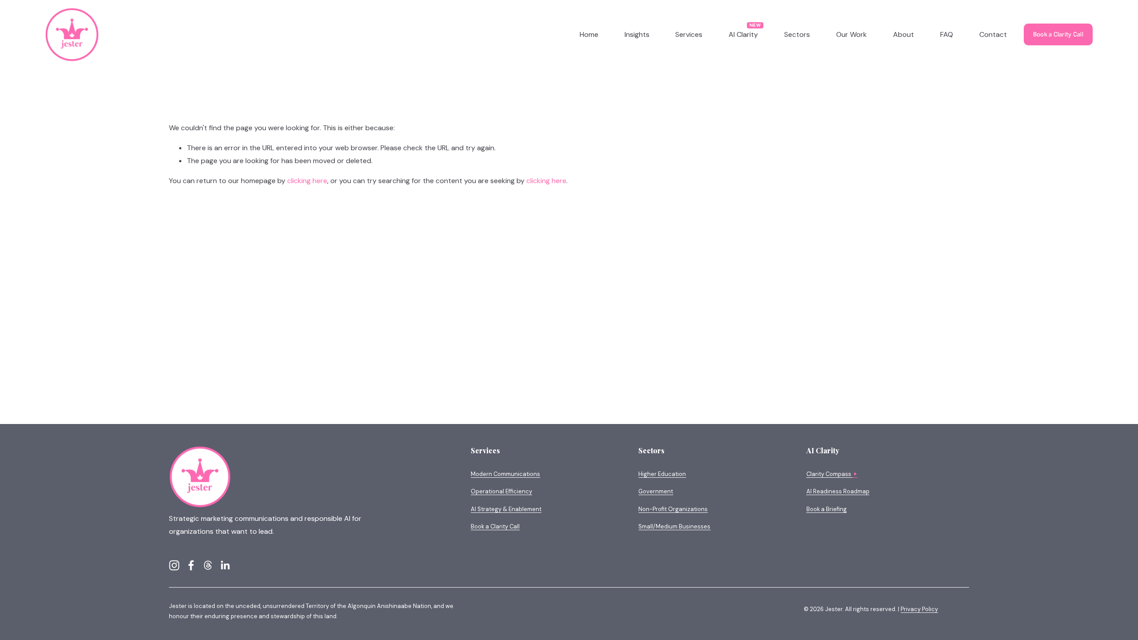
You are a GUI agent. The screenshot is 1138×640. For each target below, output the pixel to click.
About (903, 34)
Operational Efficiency (501, 491)
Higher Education (662, 474)
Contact (993, 34)
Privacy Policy (919, 609)
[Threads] (208, 565)
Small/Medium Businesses (674, 526)
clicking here (307, 180)
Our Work (851, 34)
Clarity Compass (832, 474)
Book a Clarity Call (1058, 34)
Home (589, 34)
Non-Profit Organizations (673, 509)
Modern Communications (505, 474)
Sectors (797, 34)
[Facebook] (191, 565)
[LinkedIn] (225, 565)
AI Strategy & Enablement (506, 509)
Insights (637, 34)
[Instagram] (174, 565)
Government (655, 491)
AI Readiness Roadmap (838, 491)
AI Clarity (743, 34)
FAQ (946, 34)
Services (688, 34)
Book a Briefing (826, 509)
